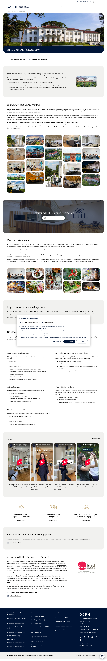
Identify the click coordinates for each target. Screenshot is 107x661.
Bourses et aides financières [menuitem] (63, 626)
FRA (83, 645)
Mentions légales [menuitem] (48, 655)
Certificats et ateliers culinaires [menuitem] (15, 646)
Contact (87, 7)
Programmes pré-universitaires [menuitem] (15, 623)
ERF (33, 565)
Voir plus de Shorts (94, 438)
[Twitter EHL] (80, 637)
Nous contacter (84, 626)
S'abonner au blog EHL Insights (89, 629)
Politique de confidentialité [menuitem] (33, 655)
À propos (41, 7)
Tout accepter (69, 341)
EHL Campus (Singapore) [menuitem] (38, 620)
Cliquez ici (57, 117)
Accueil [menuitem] (8, 11)
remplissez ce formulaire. (42, 588)
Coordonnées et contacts (17, 59)
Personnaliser (57, 341)
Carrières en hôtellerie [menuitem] (62, 613)
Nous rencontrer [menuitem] (36, 632)
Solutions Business (82, 2)
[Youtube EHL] (92, 637)
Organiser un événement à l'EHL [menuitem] (40, 627)
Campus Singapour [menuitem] (22, 11)
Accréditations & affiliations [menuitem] (15, 655)
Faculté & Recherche (63, 7)
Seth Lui (48, 259)
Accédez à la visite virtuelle (55, 218)
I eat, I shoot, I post (57, 259)
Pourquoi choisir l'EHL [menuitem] (61, 617)
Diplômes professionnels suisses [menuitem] (16, 642)
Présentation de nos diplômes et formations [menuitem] (17, 613)
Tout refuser (82, 341)
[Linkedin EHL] (84, 637)
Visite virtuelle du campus (39, 59)
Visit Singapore (93, 259)
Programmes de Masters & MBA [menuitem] (16, 632)
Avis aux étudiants (15, 596)
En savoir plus (21, 520)
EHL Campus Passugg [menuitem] (37, 623)
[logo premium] (18, 7)
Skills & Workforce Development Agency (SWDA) (24, 592)
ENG (87, 645)
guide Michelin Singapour (86, 261)
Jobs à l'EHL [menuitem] (58, 630)
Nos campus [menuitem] (14, 11)
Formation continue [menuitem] (12, 635)
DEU (91, 645)
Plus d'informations (15, 542)
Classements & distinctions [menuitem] (62, 621)
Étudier (50, 7)
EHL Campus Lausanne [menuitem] (37, 616)
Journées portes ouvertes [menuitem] (38, 641)
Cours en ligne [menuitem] (11, 639)
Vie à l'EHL (77, 7)
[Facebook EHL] (88, 637)
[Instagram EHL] (96, 637)
